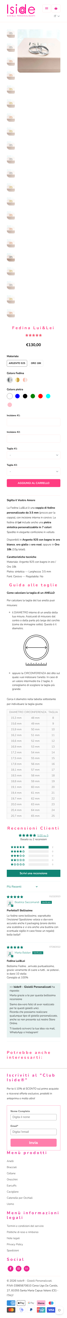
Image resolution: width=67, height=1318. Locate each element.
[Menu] (46, 8)
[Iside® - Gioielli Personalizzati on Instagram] (18, 1269)
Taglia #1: (12, 448)
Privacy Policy (15, 1244)
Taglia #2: (12, 465)
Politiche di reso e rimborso (22, 1232)
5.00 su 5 (42, 835)
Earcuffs (11, 1185)
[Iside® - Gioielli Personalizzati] (21, 12)
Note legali (13, 1238)
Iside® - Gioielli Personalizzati (34, 1281)
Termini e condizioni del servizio (25, 1226)
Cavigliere (13, 1191)
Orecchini (12, 1179)
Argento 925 (17, 363)
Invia (33, 1143)
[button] (18, 847)
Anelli (10, 1161)
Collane (11, 1173)
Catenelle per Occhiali (20, 1198)
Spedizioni (13, 1250)
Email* (14, 1125)
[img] (15, 897)
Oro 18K (36, 363)
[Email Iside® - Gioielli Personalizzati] (26, 1269)
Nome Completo (20, 1111)
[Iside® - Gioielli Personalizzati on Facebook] (10, 1269)
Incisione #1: (13, 415)
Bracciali (12, 1167)
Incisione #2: (13, 432)
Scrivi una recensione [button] (33, 873)
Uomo (10, 1204)
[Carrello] (56, 8)
